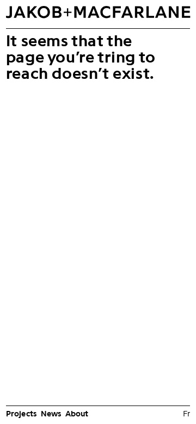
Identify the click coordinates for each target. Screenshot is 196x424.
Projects (21, 414)
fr (186, 414)
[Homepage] (98, 15)
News (51, 414)
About (77, 414)
